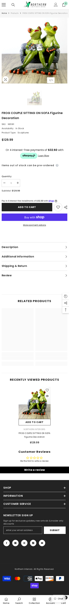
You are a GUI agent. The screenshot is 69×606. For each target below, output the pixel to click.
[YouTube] (42, 543)
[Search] (13, 5)
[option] (34, 51)
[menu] (4, 5)
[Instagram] (15, 543)
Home (4, 13)
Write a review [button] (34, 470)
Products (15, 13)
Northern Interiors (34, 429)
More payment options (34, 225)
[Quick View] (47, 396)
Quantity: (7, 176)
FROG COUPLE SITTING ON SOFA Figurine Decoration (34, 435)
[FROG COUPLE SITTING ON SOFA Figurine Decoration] (35, 403)
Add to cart (27, 207)
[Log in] (56, 5)
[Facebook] (6, 543)
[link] (18, 358)
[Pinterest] (24, 543)
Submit (55, 530)
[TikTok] (33, 543)
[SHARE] (64, 207)
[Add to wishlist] (58, 207)
